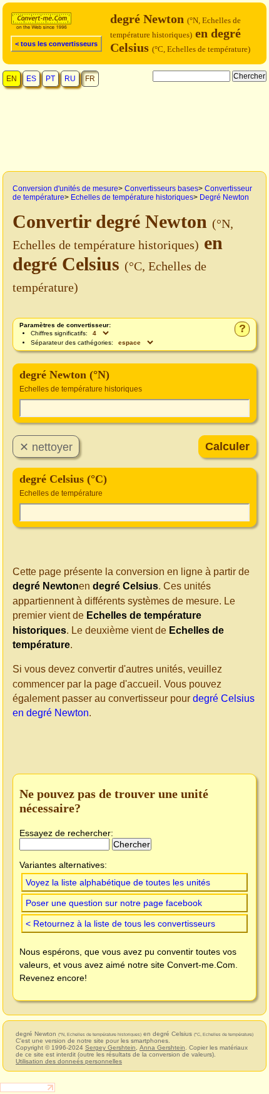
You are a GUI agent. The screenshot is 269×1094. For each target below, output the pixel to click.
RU (70, 78)
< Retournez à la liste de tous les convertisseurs (120, 924)
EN (11, 78)
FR (90, 78)
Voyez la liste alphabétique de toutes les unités (118, 882)
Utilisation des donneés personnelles (69, 1061)
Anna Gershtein (162, 1047)
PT (50, 78)
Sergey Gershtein (110, 1047)
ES (31, 78)
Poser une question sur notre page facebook (114, 903)
